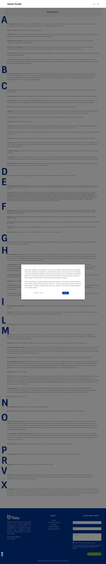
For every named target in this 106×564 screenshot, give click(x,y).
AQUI (54, 283)
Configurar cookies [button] (38, 292)
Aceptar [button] (65, 293)
